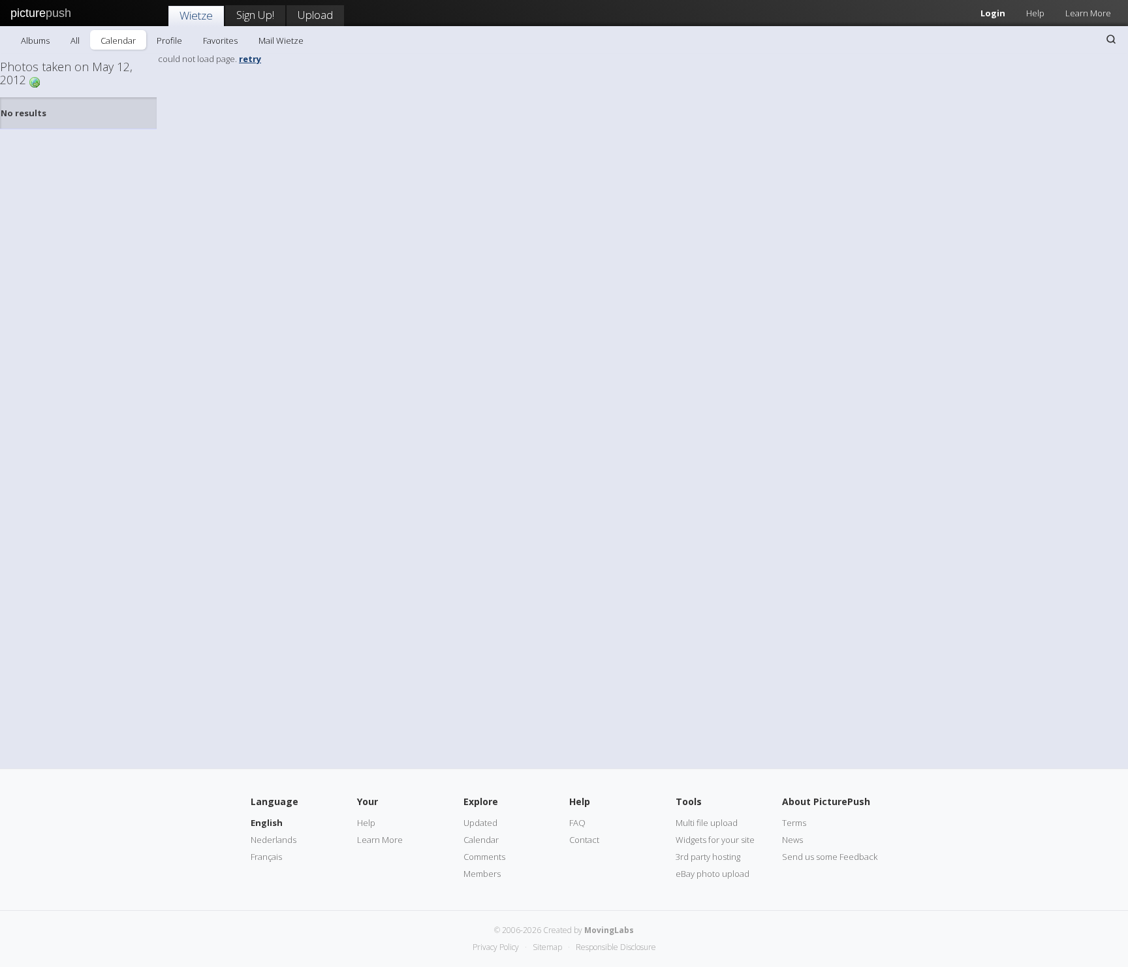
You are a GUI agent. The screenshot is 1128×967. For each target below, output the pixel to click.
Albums (35, 40)
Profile (169, 40)
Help (1035, 13)
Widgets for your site (715, 840)
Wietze (196, 15)
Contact (584, 840)
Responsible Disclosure (616, 947)
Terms (794, 823)
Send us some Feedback (829, 857)
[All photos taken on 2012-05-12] (34, 81)
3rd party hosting (708, 857)
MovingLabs (609, 930)
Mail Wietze (281, 40)
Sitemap (547, 947)
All (75, 40)
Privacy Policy (496, 947)
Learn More (1088, 13)
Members (482, 874)
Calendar (118, 40)
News (792, 840)
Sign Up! (255, 14)
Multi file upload (707, 823)
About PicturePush (826, 801)
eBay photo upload (712, 874)
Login (992, 13)
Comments (484, 857)
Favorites (220, 40)
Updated (480, 823)
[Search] (1111, 39)
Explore (480, 801)
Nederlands (273, 840)
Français (266, 857)
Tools (689, 801)
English (267, 823)
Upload (315, 14)
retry (250, 59)
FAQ (577, 823)
